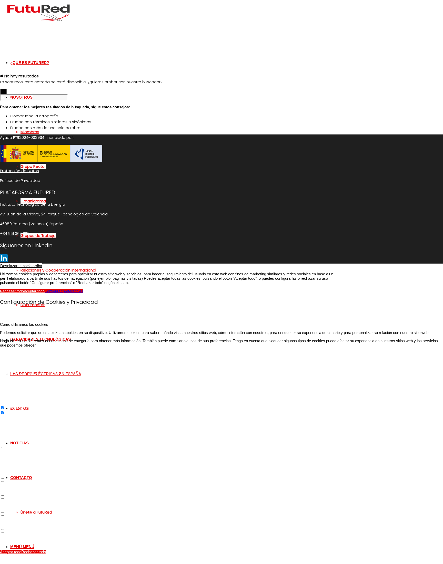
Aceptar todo (34, 291)
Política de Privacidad (20, 180)
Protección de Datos (19, 170)
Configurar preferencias (64, 291)
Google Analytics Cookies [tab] (21, 417)
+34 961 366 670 (14, 233)
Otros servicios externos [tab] (20, 451)
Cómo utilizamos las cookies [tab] (24, 324)
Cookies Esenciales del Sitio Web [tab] (28, 353)
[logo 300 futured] (38, 24)
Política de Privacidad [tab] (18, 535)
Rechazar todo (12, 291)
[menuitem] (178, 270)
